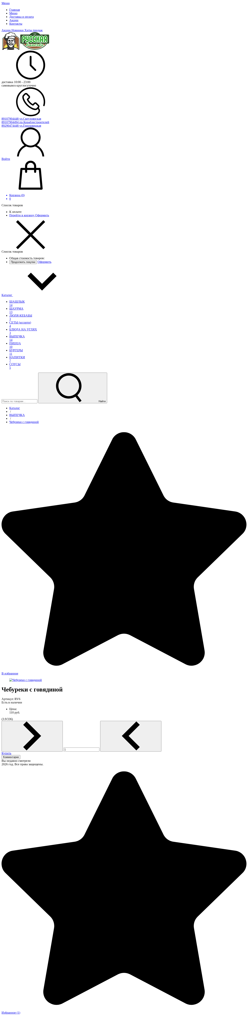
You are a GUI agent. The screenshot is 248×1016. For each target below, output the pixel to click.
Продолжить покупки (23, 262)
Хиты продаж (33, 30)
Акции (6, 30)
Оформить (42, 215)
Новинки (17, 30)
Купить (6, 753)
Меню (6, 3)
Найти (102, 401)
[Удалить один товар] (130, 736)
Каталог (7, 295)
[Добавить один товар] (32, 736)
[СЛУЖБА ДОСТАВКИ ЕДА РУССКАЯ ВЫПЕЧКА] (26, 48)
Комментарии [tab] (11, 757)
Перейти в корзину (22, 215)
